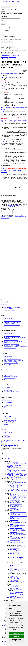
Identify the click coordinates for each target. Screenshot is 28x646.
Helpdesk (6, 406)
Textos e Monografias (9, 375)
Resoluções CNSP (14, 586)
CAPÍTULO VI (4, 77)
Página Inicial (7, 458)
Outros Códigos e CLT (15, 500)
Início (5, 641)
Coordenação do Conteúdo (10, 418)
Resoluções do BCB (14, 553)
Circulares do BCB (14, 552)
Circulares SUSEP (14, 588)
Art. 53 (2, 168)
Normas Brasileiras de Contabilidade (12, 321)
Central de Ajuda (8, 405)
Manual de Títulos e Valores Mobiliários (13, 341)
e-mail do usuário (5, 16)
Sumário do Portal (8, 402)
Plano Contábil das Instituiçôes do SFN (13, 307)
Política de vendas (16, 440)
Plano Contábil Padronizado (10, 308)
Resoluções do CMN (14, 548)
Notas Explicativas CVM (15, 577)
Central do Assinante (8, 390)
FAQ (5, 407)
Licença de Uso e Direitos (10, 420)
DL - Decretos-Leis (14, 509)
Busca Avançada (7, 403)
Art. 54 (2, 174)
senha (2, 19)
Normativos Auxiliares (9, 323)
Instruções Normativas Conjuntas (17, 558)
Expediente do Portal (8, 422)
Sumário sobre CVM (14, 574)
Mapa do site (4, 441)
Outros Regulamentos (15, 540)
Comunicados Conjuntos (15, 550)
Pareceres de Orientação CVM (17, 581)
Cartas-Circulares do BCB (16, 556)
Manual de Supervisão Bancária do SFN (13, 345)
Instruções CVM (13, 576)
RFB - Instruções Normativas (16, 566)
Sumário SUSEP (13, 585)
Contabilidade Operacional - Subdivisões (16, 476)
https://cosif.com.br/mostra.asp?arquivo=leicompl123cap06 (12, 206)
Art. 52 (2, 141)
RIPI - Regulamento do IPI (16, 528)
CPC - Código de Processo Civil (17, 496)
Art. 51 (2, 123)
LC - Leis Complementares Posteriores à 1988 (16, 488)
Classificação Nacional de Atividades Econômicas (15, 346)
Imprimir (25, 71)
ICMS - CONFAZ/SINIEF (16, 514)
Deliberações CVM (14, 578)
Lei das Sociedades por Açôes (11, 363)
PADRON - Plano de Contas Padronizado (16, 470)
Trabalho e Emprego (14, 518)
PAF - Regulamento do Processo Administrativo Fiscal (17, 538)
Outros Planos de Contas (9, 310)
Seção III (6, 88)
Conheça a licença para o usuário (8, 57)
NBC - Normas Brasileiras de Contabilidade (17, 463)
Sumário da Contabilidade (13, 462)
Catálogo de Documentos (10, 348)
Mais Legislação (7, 364)
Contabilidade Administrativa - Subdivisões (17, 474)
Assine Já (6, 435)
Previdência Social (14, 520)
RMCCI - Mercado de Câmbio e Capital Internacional (17, 526)
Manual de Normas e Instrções (11, 340)
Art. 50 (2, 111)
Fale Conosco (7, 424)
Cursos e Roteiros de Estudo (10, 376)
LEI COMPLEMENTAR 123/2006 (9, 73)
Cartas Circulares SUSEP (16, 589)
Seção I (5, 83)
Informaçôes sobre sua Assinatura (11, 391)
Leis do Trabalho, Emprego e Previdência (13, 360)
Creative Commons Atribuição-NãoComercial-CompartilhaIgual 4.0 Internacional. (14, 217)
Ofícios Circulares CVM (15, 580)
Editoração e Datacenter (9, 421)
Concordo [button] (16, 633)
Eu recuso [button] (16, 636)
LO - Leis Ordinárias (14, 505)
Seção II (5, 85)
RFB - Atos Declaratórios (16, 569)
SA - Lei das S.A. (14, 513)
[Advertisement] (7, 243)
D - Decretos (13, 508)
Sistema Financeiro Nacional (10, 361)
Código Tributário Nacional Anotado (12, 359)
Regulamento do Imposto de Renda (12, 336)
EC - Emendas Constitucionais (17, 484)
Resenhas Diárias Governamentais (12, 325)
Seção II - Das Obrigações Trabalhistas (14, 121)
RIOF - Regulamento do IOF (16, 533)
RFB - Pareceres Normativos (16, 568)
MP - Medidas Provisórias (16, 506)
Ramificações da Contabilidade (14, 477)
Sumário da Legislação (12, 480)
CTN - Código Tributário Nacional (18, 497)
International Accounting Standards (12, 322)
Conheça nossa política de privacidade (10, 55)
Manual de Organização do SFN (11, 344)
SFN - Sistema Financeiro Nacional (18, 512)
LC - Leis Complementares (16, 504)
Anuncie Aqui (7, 436)
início (2, 58)
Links (5, 379)
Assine (5, 6)
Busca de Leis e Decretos (16, 502)
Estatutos (9, 541)
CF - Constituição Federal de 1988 (18, 482)
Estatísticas (6, 437)
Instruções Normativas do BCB (17, 557)
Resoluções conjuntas (15, 554)
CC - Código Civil (14, 494)
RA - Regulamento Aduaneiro (17, 529)
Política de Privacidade (6, 440)
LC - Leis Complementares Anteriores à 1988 (16, 486)
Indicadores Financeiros (9, 378)
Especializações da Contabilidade (14, 473)
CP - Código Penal (14, 498)
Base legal (22, 440)
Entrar (2, 12)
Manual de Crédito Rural (9, 342)
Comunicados (13, 549)
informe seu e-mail (5, 30)
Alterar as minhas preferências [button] (16, 640)
